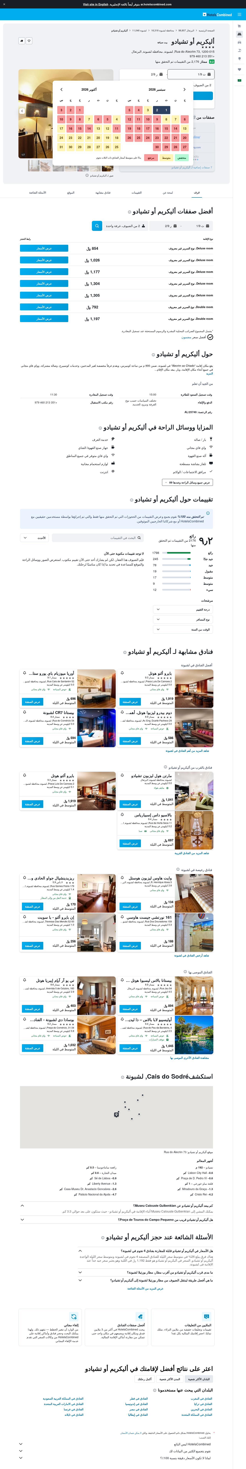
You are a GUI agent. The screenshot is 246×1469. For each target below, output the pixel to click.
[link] (187, 750)
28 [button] (175, 147)
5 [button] (129, 110)
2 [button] (157, 110)
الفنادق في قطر (139, 1398)
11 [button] (138, 119)
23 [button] (157, 137)
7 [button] (175, 119)
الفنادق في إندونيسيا (136, 1404)
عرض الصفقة (130, 702)
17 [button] (148, 128)
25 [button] (138, 137)
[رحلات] (239, 69)
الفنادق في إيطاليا (138, 1414)
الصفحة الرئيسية (206, 30)
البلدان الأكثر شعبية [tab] (199, 1379)
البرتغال (190, 30)
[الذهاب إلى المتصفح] (239, 58)
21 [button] (175, 137)
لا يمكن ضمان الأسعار (131, 1432)
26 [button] (129, 137)
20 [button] (184, 137)
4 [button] (139, 110)
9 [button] (157, 119)
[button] (4, 4)
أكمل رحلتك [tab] (144, 1379)
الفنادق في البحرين (201, 1409)
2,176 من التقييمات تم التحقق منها (177, 61)
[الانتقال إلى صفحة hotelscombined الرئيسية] (217, 14)
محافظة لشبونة (166, 30)
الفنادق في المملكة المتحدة (197, 1414)
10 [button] (148, 119)
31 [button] (61, 147)
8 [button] (166, 119)
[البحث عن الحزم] (239, 50)
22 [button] (166, 137)
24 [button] (148, 137)
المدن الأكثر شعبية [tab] (170, 1379)
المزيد (209, 373)
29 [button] (166, 147)
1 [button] (166, 110)
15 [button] (166, 128)
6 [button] (185, 119)
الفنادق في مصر (139, 1409)
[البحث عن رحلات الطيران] (239, 26)
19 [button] (129, 128)
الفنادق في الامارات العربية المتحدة (63, 1404)
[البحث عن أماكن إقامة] (239, 34)
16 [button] (157, 128)
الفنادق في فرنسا (73, 1409)
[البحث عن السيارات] (239, 42)
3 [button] (148, 110)
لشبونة (143, 30)
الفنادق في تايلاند (74, 1414)
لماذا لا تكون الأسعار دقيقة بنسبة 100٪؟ (185, 1458)
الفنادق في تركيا (203, 1404)
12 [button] (129, 119)
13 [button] (184, 128)
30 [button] (157, 147)
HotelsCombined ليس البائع (192, 1444)
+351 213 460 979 (202, 56)
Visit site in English (95, 4)
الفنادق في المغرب (201, 1398)
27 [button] (184, 147)
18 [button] (138, 128)
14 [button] (175, 128)
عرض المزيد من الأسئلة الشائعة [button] (145, 1288)
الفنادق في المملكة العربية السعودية (63, 1398)
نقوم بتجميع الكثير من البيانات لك (190, 1451)
